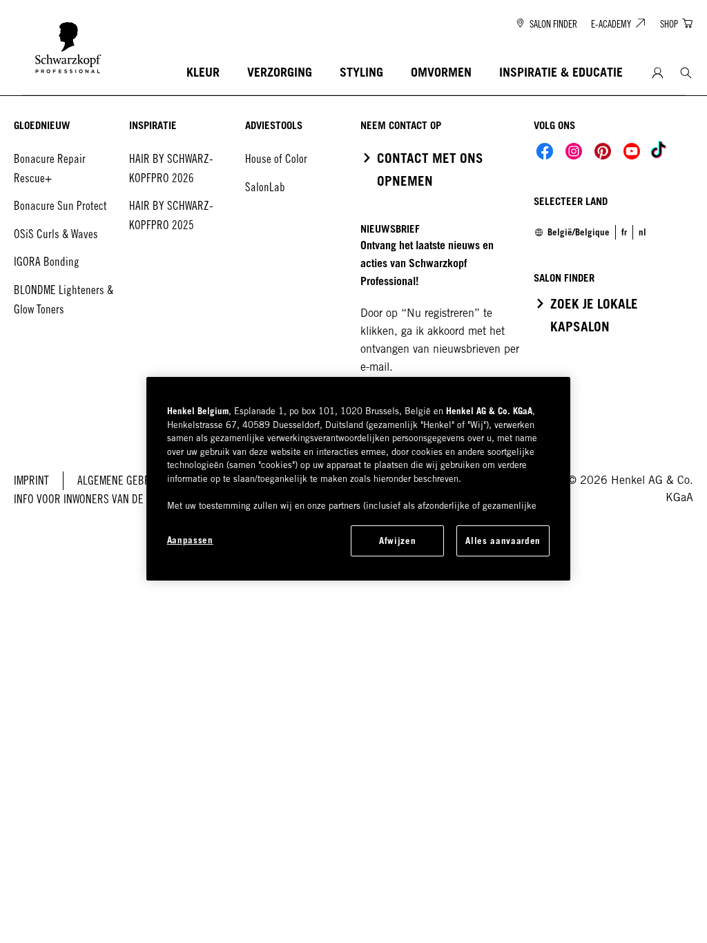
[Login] (657, 72)
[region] (358, 478)
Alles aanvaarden (502, 540)
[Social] (545, 151)
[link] (624, 231)
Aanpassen (190, 539)
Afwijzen (397, 540)
